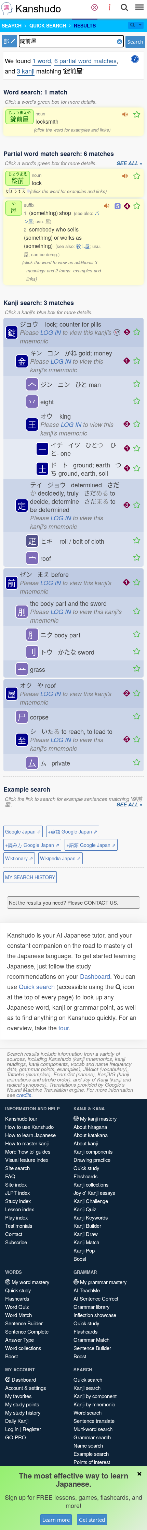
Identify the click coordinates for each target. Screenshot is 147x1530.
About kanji (86, 1143)
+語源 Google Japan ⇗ (91, 844)
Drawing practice (92, 1159)
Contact (13, 1233)
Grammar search (92, 1437)
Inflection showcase (95, 1314)
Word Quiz (17, 1306)
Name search (88, 1445)
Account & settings (25, 1387)
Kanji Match (86, 1242)
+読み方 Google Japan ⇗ (32, 844)
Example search (91, 1453)
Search (135, 41)
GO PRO (15, 1437)
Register (32, 1428)
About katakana (91, 1134)
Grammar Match (91, 1339)
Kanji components (93, 1151)
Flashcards (85, 1176)
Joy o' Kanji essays (94, 1192)
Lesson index (19, 1209)
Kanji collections (91, 1184)
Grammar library (91, 1306)
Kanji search (87, 1387)
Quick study (86, 1167)
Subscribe (16, 1242)
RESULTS (85, 25)
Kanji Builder (87, 1225)
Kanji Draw (86, 1233)
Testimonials (18, 1225)
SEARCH (12, 25)
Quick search (37, 986)
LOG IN (50, 332)
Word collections (23, 1347)
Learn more (56, 1519)
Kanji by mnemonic (94, 1404)
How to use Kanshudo (29, 1126)
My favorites (18, 1395)
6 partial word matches (85, 60)
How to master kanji (27, 1143)
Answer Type (19, 1339)
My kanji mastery (98, 1118)
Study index (18, 1200)
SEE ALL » (129, 163)
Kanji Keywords (91, 1217)
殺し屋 (83, 246)
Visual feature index (26, 1159)
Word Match (18, 1314)
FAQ (10, 1176)
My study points (22, 1404)
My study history (22, 1412)
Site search (17, 1167)
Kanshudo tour (21, 1118)
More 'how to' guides (27, 1151)
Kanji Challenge (91, 1200)
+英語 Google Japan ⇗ (72, 831)
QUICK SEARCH (47, 25)
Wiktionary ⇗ (19, 858)
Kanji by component (95, 1395)
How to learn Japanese (30, 1134)
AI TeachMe (87, 1290)
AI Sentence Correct (96, 1298)
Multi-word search (93, 1428)
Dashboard (95, 976)
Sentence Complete (27, 1331)
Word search (88, 1412)
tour (63, 1027)
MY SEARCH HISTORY (30, 877)
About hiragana (90, 1126)
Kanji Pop (84, 1250)
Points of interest (92, 1461)
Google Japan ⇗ (23, 831)
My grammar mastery (102, 1281)
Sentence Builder (24, 1323)
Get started (92, 1519)
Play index (16, 1217)
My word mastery (29, 1281)
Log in (11, 1428)
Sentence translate (94, 1420)
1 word (41, 60)
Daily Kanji (16, 1420)
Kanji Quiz (85, 1209)
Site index (16, 1184)
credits (23, 1094)
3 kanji (26, 70)
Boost (80, 1258)
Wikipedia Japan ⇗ (60, 858)
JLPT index (17, 1192)
